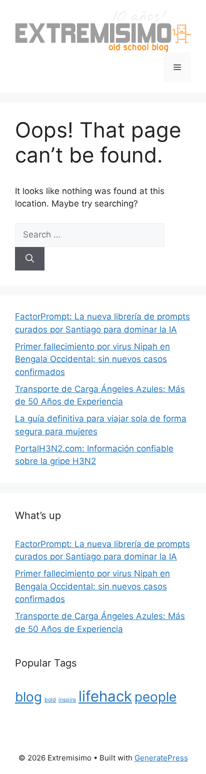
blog (28, 696)
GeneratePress (161, 757)
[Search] (29, 259)
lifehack (105, 696)
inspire (67, 699)
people (155, 696)
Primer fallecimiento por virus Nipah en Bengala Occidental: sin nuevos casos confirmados (92, 359)
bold (50, 699)
